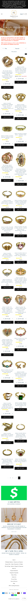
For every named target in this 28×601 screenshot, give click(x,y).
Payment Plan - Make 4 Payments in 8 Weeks (14, 564)
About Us (14, 568)
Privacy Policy (14, 579)
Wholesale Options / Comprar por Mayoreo (14, 562)
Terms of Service (14, 581)
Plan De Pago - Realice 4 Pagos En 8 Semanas (14, 566)
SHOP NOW (14, 531)
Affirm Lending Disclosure (14, 585)
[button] (5, 79)
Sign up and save (14, 589)
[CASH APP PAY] (14, 493)
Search (14, 560)
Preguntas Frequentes (14, 572)
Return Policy (14, 575)
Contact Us (14, 577)
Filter (5, 48)
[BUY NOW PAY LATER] (14, 542)
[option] (14, 4)
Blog (14, 583)
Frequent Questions (14, 570)
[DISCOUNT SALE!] (14, 515)
